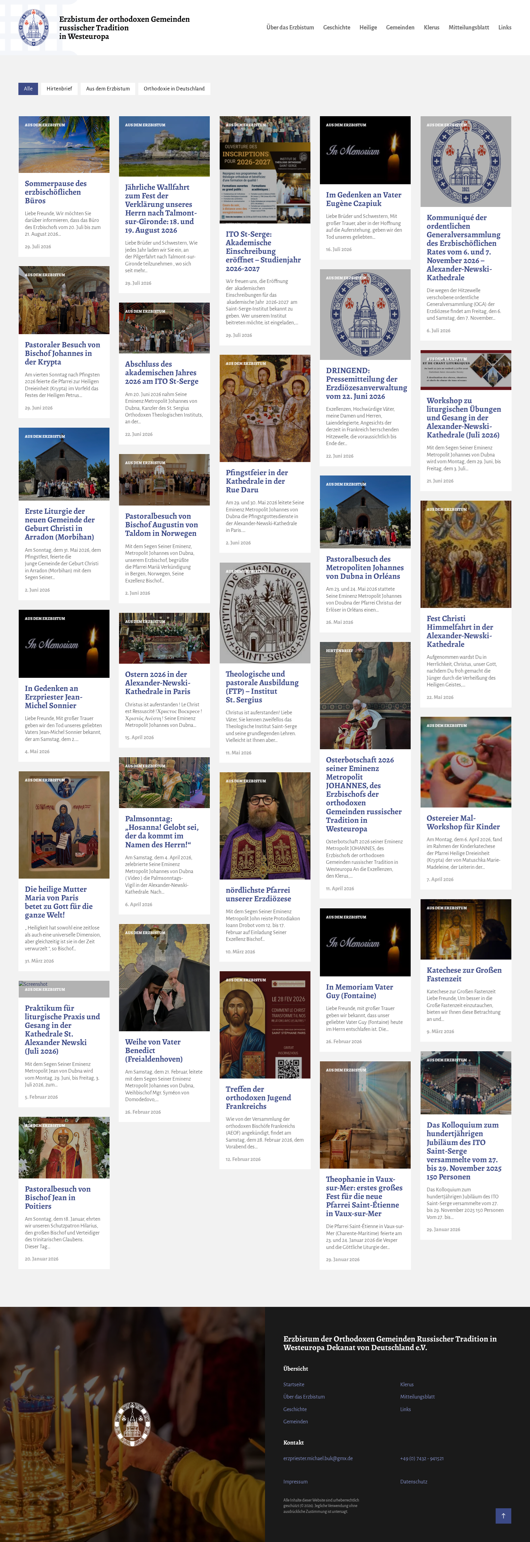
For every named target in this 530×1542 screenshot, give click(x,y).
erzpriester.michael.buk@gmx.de (318, 1458)
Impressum (295, 1482)
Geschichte (336, 28)
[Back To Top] (503, 1516)
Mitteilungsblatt (469, 28)
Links (505, 28)
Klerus (432, 28)
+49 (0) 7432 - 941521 (422, 1458)
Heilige (368, 28)
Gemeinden (400, 28)
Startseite (293, 1384)
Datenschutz (413, 1482)
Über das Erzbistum (290, 28)
